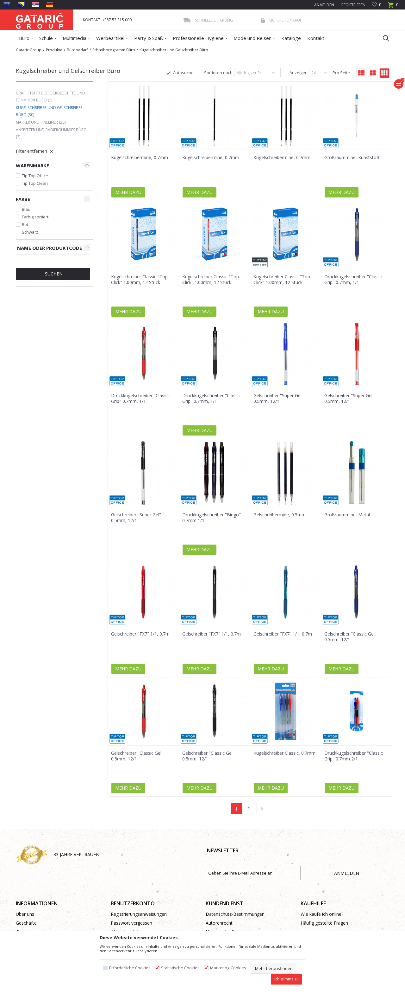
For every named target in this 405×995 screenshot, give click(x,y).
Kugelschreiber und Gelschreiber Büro (49, 111)
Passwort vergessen (131, 923)
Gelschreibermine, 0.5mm (279, 515)
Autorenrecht (219, 923)
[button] (383, 38)
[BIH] (21, 4)
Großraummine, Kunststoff (351, 157)
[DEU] (49, 4)
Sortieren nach (218, 72)
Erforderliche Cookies (130, 968)
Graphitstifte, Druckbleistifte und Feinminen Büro (50, 96)
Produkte (54, 50)
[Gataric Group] (39, 20)
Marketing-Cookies (228, 968)
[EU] (7, 4)
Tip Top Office (35, 175)
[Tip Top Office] (117, 143)
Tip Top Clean (35, 183)
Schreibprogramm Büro (113, 50)
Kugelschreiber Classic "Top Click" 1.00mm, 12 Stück (139, 279)
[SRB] (35, 4)
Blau (26, 209)
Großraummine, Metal (347, 515)
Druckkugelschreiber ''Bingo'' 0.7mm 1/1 (211, 517)
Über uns (25, 914)
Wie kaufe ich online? (322, 914)
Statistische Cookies (180, 968)
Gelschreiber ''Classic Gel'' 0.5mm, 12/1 (350, 637)
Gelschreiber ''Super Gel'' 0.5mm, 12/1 (278, 398)
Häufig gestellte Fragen (324, 923)
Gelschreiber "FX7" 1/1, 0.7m (140, 634)
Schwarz (30, 232)
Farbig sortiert (35, 217)
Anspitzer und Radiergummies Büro (51, 133)
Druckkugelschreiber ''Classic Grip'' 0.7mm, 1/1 (353, 279)
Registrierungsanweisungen (139, 914)
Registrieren (352, 5)
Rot (25, 224)
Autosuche (183, 72)
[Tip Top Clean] (260, 262)
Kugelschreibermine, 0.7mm (139, 157)
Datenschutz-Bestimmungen (235, 914)
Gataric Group (28, 50)
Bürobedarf (77, 50)
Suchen (53, 274)
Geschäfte (26, 923)
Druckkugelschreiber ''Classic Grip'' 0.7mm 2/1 (353, 756)
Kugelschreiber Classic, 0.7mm (284, 753)
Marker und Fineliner (40, 122)
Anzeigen (298, 72)
